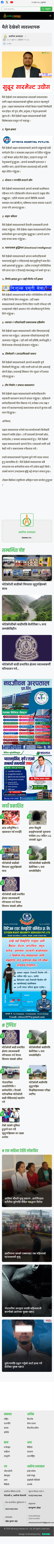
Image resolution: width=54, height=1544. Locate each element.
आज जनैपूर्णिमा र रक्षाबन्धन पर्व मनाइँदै (12, 830)
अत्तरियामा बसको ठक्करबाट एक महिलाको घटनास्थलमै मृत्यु (25, 1255)
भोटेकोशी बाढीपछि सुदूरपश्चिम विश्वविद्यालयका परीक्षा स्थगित (39, 1088)
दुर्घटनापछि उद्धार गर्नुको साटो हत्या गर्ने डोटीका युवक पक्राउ (23, 1365)
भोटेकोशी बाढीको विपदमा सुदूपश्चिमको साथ (24, 586)
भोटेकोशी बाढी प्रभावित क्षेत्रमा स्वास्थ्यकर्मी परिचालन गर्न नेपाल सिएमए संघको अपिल (13, 900)
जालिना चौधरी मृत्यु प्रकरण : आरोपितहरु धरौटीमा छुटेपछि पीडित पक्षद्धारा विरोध (24, 1200)
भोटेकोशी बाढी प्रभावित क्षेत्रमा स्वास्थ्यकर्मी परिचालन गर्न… (26, 666)
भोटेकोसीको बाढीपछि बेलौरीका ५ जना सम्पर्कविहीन (24, 626)
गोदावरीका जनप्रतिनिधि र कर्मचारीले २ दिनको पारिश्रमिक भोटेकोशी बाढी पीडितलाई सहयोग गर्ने (13, 1092)
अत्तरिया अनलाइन (16, 36)
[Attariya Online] (12, 16)
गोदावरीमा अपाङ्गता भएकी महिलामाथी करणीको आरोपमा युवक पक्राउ (23, 1310)
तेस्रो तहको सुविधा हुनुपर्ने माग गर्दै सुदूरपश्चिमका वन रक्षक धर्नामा (13, 1131)
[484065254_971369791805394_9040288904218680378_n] (27, 714)
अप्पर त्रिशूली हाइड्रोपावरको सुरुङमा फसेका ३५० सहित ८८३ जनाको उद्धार (40, 834)
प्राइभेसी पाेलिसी (33, 1480)
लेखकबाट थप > (27, 537)
